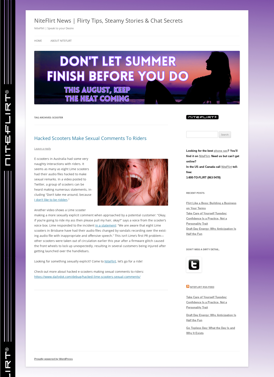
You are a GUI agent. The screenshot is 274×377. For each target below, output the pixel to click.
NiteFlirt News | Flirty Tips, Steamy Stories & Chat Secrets (108, 20)
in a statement (105, 225)
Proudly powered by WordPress (53, 359)
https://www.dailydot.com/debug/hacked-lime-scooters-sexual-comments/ (87, 277)
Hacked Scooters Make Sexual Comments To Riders (90, 138)
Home (38, 41)
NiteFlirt (110, 261)
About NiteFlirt (61, 41)
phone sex (221, 150)
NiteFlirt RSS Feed (202, 287)
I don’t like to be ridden (50, 200)
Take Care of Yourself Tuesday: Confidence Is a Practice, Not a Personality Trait (206, 218)
